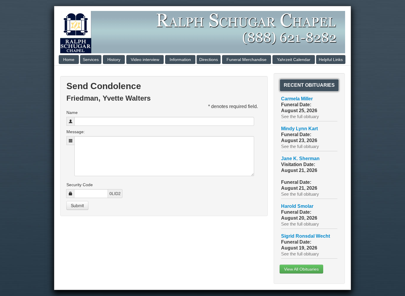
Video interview (145, 59)
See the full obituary (300, 116)
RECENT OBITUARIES (309, 85)
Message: (75, 131)
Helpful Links (331, 59)
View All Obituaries (301, 269)
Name (72, 112)
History (113, 59)
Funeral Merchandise (247, 59)
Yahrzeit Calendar (293, 59)
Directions (208, 59)
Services (91, 59)
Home (68, 59)
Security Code (79, 184)
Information (180, 59)
